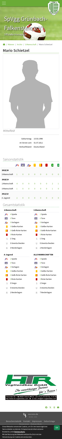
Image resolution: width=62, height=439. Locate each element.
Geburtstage (49, 421)
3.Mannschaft (30, 44)
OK (57, 427)
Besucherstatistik (13, 421)
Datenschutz (36, 424)
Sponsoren (24, 424)
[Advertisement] (31, 334)
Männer (11, 44)
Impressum (37, 421)
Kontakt (26, 421)
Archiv (19, 44)
